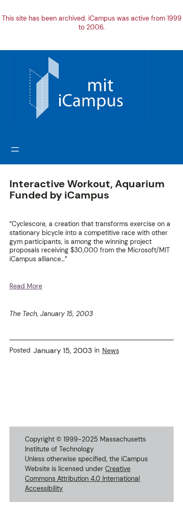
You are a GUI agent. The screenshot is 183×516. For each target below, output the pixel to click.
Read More (25, 286)
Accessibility (44, 488)
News (110, 350)
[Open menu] (15, 149)
